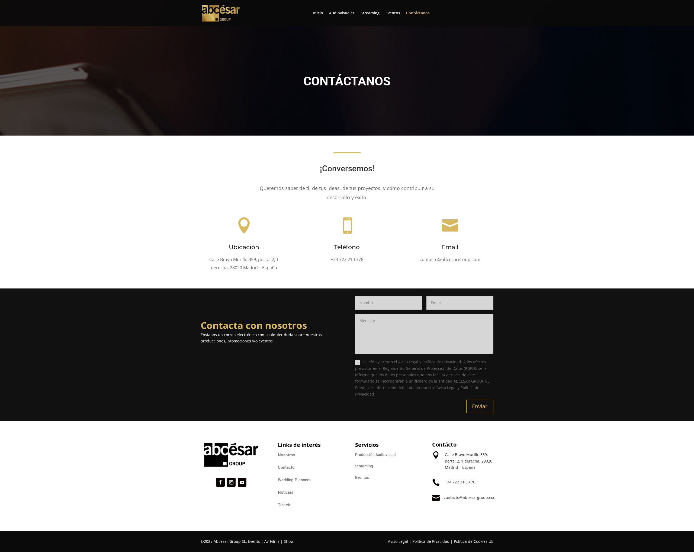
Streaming (370, 12)
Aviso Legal (398, 541)
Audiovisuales (342, 12)
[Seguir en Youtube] (242, 482)
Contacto (286, 467)
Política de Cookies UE (473, 541)
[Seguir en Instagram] (231, 482)
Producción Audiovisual (375, 454)
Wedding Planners (294, 479)
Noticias (285, 492)
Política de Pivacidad (430, 541)
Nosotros (286, 454)
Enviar (479, 406)
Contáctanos (418, 12)
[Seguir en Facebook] (220, 482)
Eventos (392, 12)
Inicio (318, 12)
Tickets (284, 504)
